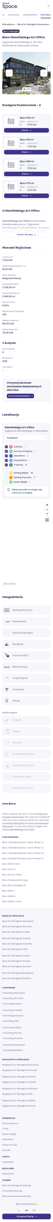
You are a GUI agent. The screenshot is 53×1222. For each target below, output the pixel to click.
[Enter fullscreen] (47, 520)
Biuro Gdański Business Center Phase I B (22, 847)
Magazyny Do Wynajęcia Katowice (19, 1088)
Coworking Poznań (11, 1032)
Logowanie (7, 1162)
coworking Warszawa (13, 823)
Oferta (25, 130)
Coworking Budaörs (12, 1050)
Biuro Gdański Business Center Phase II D (23, 853)
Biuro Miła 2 (8, 890)
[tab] (13, 14)
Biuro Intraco (9, 869)
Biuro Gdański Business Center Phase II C (23, 858)
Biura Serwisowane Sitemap (16, 1196)
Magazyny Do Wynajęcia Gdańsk (19, 1082)
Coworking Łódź (10, 1021)
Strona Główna (10, 1123)
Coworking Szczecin (12, 1038)
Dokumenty (8, 1173)
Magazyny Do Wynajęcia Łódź (17, 1094)
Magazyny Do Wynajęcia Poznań (18, 1105)
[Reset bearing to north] (47, 514)
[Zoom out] (47, 509)
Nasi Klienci (8, 1139)
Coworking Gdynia (11, 1027)
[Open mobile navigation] (48, 6)
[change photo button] (43, 73)
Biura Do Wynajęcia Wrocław (17, 926)
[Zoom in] (47, 505)
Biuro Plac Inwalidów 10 (14, 885)
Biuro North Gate (11, 863)
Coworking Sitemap (12, 1190)
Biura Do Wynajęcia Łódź (14, 949)
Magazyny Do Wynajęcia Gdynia (18, 1100)
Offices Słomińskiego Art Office (18, 829)
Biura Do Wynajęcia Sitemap (16, 1185)
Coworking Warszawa (13, 993)
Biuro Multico (9, 896)
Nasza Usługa (9, 1134)
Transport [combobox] (12, 437)
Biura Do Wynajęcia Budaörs (16, 978)
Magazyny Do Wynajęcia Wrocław (19, 1070)
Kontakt (6, 1150)
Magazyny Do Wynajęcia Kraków (19, 1076)
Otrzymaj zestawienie (19, 396)
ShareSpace (8, 24)
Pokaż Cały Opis (25, 234)
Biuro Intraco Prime (12, 874)
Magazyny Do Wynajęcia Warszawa (20, 1064)
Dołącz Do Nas (9, 1144)
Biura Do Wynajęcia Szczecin (16, 966)
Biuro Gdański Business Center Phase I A (23, 842)
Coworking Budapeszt (13, 1044)
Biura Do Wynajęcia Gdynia (16, 955)
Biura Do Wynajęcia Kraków (16, 931)
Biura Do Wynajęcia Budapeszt (18, 973)
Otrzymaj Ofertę (25, 1216)
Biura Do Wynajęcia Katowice (17, 943)
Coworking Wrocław (12, 998)
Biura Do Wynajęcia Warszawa (33, 24)
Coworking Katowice (13, 1015)
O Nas (5, 1128)
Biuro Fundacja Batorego (15, 880)
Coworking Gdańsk (12, 1010)
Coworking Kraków (12, 1003)
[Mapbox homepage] (9, 583)
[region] (26, 543)
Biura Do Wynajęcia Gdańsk (16, 938)
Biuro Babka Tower (12, 901)
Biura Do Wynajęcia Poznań (16, 961)
